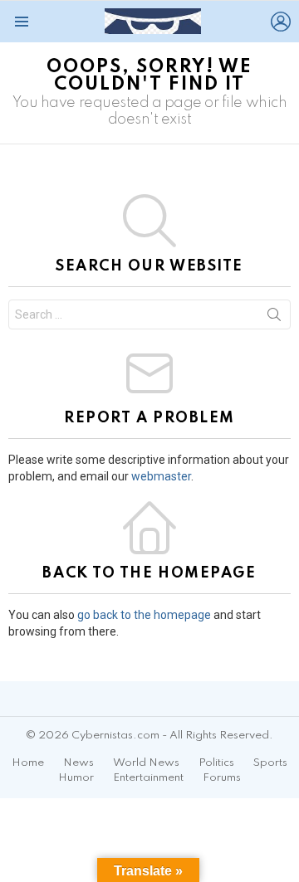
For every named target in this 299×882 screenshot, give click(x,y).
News (78, 763)
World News (146, 763)
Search (274, 318)
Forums (222, 777)
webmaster (161, 476)
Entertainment (148, 777)
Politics (216, 763)
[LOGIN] (281, 21)
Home (28, 763)
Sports (270, 763)
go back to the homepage (144, 614)
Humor (76, 777)
